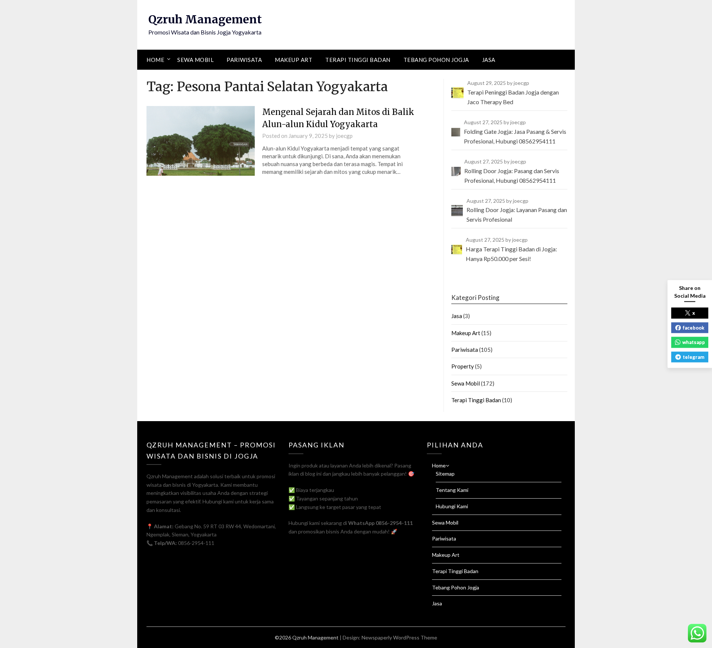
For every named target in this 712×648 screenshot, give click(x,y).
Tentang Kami (452, 490)
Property (462, 366)
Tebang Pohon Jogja (436, 59)
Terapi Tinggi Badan (357, 59)
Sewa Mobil (195, 59)
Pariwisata (244, 59)
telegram (693, 357)
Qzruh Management (205, 19)
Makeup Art (293, 59)
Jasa (488, 59)
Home (155, 59)
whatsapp (693, 342)
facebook (693, 327)
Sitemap (445, 473)
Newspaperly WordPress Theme (399, 637)
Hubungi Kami (452, 506)
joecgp (344, 135)
